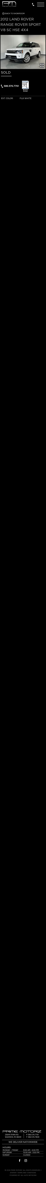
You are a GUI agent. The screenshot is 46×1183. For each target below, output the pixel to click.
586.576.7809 (33, 1137)
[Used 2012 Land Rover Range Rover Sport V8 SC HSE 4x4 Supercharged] (42, 65)
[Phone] (33, 4)
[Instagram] (25, 1160)
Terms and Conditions (27, 1172)
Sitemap (13, 1172)
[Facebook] (19, 1160)
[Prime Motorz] (9, 4)
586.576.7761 (11, 86)
